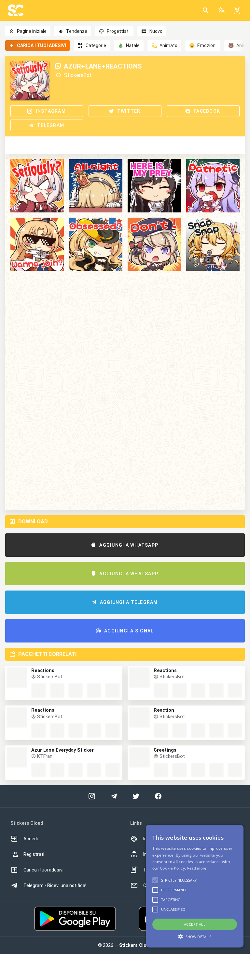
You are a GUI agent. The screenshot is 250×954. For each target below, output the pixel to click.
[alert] (194, 886)
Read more (196, 868)
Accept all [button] (194, 924)
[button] (221, 10)
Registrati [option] (33, 854)
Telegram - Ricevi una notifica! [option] (54, 885)
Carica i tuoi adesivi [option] (43, 869)
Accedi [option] (30, 838)
